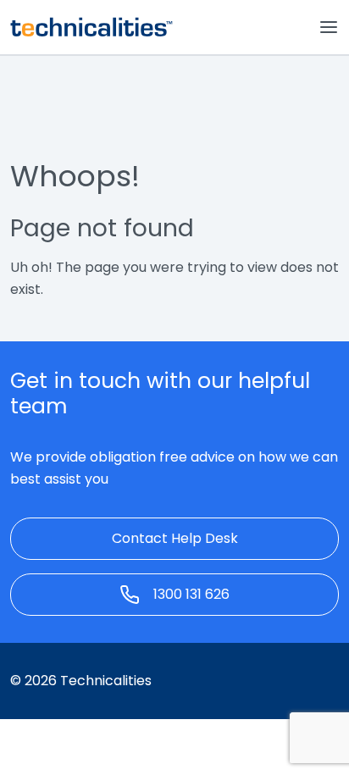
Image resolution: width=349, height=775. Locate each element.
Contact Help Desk (175, 538)
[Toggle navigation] (329, 27)
